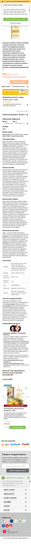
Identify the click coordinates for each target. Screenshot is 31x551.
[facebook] (3, 525)
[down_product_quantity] (8, 428)
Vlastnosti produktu (10, 115)
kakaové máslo (6, 134)
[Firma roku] (15, 531)
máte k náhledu (10, 304)
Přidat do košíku (19, 82)
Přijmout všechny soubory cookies (15, 19)
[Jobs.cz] (11, 521)
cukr (21, 134)
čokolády (5, 145)
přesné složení (6, 306)
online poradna (24, 341)
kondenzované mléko (17, 136)
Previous (5, 29)
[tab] (10, 114)
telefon (16, 341)
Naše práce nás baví (10, 485)
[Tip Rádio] (19, 521)
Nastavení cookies (15, 23)
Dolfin (4, 129)
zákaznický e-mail (8, 341)
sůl (13, 134)
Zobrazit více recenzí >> (23, 111)
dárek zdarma (8, 385)
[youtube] (7, 525)
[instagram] (10, 525)
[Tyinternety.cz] (24, 521)
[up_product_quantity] (8, 426)
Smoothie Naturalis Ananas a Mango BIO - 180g (14, 409)
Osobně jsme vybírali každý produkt (13, 481)
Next (26, 29)
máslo (8, 136)
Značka (5, 126)
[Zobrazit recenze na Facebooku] (15, 444)
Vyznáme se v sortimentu (14, 478)
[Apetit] (7, 521)
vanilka (17, 134)
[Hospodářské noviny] (15, 521)
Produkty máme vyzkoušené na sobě (14, 483)
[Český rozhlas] (3, 521)
